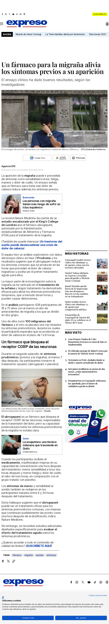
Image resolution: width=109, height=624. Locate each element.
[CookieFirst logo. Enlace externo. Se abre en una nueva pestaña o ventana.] (3, 597)
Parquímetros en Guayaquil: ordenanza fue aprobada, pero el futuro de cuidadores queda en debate (87, 383)
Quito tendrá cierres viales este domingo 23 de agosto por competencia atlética (76, 305)
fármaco (17, 555)
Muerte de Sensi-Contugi (28, 34)
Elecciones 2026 (97, 34)
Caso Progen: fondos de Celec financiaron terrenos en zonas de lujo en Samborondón (87, 342)
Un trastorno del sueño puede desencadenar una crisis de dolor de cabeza (31, 245)
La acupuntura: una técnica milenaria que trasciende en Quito (40, 445)
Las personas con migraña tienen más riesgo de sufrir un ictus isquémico (41, 204)
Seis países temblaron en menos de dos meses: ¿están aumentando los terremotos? (86, 371)
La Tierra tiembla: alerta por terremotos (65, 34)
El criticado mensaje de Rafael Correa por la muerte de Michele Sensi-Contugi (87, 352)
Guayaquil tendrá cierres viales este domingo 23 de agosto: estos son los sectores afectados (78, 263)
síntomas (51, 555)
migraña (29, 555)
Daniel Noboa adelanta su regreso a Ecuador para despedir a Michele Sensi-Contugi (77, 276)
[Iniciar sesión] (107, 24)
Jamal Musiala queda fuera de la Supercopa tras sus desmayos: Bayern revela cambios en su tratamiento (76, 291)
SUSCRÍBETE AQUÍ (38, 546)
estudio (39, 555)
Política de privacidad (98, 595)
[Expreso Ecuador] (23, 585)
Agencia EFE (8, 166)
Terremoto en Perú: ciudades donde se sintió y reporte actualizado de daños (86, 361)
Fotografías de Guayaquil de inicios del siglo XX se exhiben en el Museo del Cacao (78, 318)
